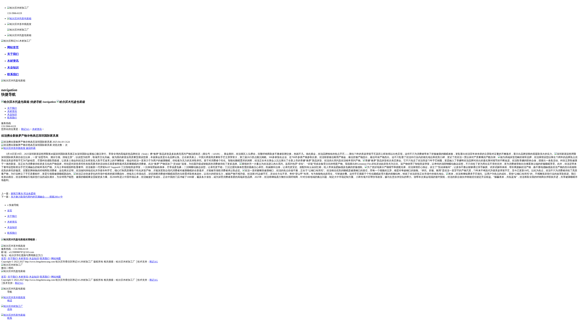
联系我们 (12, 233)
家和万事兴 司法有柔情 (23, 193)
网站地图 (56, 258)
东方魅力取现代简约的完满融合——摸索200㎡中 (37, 196)
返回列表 (30, 148)
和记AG (25, 129)
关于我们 (12, 216)
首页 (9, 210)
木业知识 (12, 227)
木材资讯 (37, 129)
